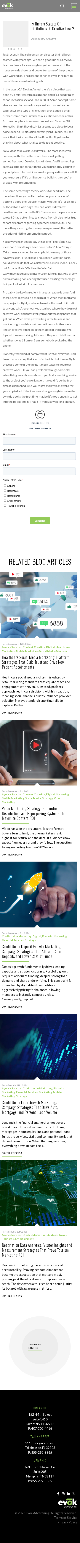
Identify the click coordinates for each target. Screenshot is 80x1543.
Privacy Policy (67, 1522)
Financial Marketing (54, 936)
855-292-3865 (41, 1452)
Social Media (47, 650)
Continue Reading (12, 713)
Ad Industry (38, 38)
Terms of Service (65, 1518)
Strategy (61, 650)
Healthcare (63, 647)
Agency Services (12, 647)
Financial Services (13, 940)
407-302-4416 (41, 1428)
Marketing (8, 650)
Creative (51, 38)
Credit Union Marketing (16, 936)
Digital (50, 647)
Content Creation (34, 647)
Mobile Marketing (27, 650)
